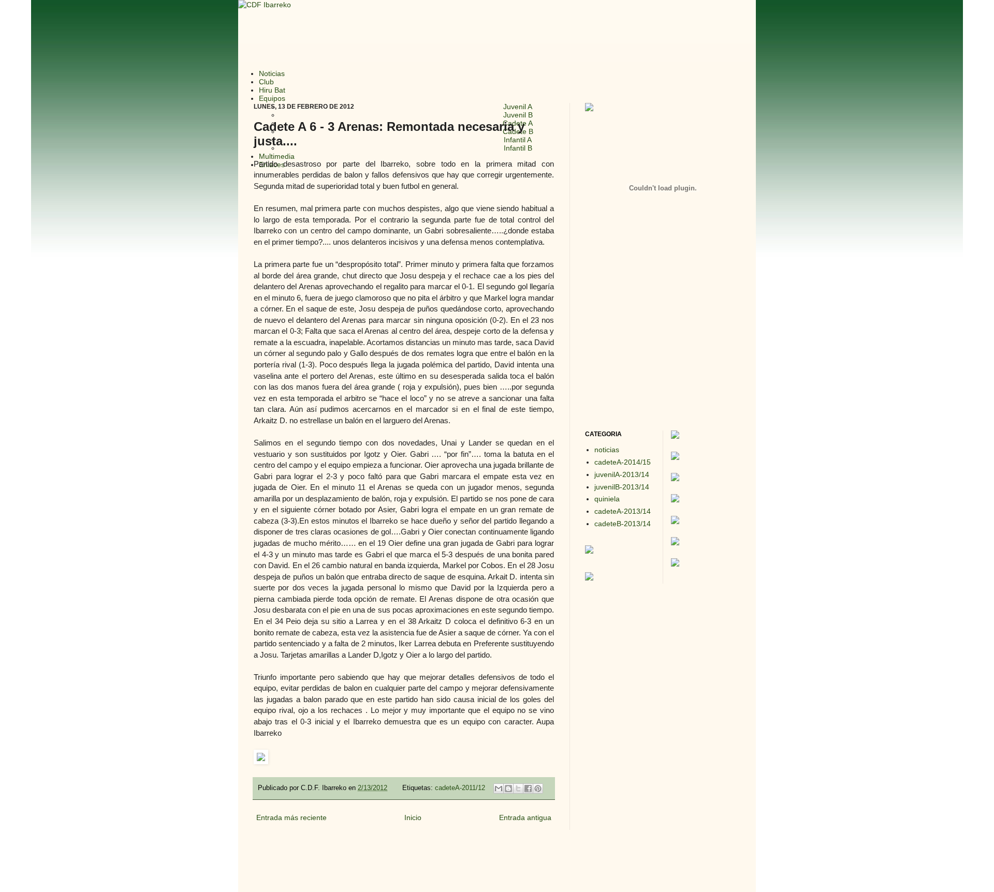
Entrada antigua (525, 817)
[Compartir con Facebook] (528, 788)
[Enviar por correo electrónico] (498, 788)
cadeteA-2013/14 (622, 511)
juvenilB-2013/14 (621, 487)
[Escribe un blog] (508, 788)
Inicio (412, 817)
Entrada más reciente (291, 817)
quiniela (607, 499)
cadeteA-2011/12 (460, 788)
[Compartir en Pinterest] (538, 788)
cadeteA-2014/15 (622, 462)
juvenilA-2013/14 (621, 474)
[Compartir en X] (518, 788)
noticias (606, 449)
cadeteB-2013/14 (622, 523)
